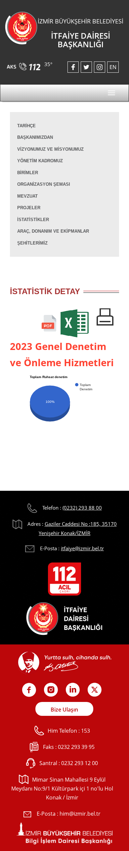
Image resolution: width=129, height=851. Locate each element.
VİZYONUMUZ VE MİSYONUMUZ (50, 149)
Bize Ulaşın (64, 709)
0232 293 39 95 (76, 747)
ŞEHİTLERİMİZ (32, 243)
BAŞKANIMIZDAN (35, 137)
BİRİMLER (27, 172)
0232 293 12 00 (79, 763)
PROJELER (28, 207)
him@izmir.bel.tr (80, 813)
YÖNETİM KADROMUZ (40, 160)
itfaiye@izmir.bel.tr (82, 548)
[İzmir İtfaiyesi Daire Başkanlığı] (21, 27)
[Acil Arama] (24, 64)
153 (85, 730)
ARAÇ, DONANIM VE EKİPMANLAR (53, 231)
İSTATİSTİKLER (33, 219)
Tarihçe (26, 125)
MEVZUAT (27, 196)
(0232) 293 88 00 (82, 507)
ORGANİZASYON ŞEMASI (43, 184)
